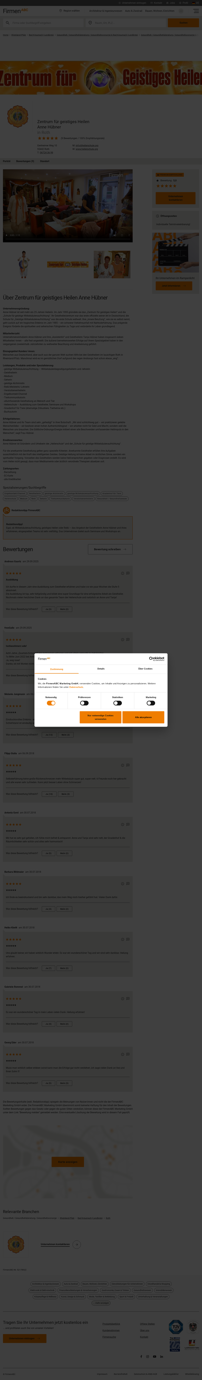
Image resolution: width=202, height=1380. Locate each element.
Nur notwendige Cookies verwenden (100, 717)
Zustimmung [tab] (56, 669)
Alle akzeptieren (143, 717)
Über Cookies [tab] (145, 668)
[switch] (84, 703)
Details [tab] (101, 668)
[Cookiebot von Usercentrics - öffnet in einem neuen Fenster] (151, 659)
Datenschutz (76, 687)
